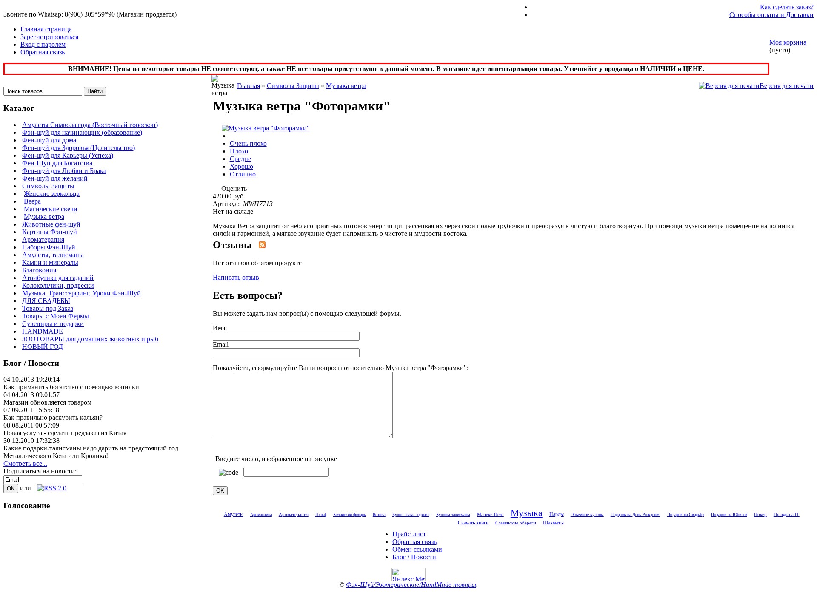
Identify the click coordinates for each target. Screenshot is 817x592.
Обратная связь (42, 52)
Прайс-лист (409, 534)
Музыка (527, 512)
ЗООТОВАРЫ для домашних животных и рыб (90, 339)
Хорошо (241, 166)
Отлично (243, 174)
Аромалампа (261, 514)
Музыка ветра (44, 216)
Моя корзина (787, 42)
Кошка (379, 514)
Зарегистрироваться (49, 36)
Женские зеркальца (52, 193)
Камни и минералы (50, 262)
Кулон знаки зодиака (410, 514)
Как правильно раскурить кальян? (53, 417)
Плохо (239, 151)
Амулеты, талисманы (53, 254)
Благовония (39, 270)
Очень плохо (248, 143)
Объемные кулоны (587, 514)
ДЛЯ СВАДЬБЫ (46, 300)
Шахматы (553, 523)
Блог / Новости (414, 557)
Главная (248, 85)
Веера (32, 201)
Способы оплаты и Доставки (771, 14)
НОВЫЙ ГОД (42, 346)
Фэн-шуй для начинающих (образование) (82, 132)
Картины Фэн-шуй (49, 231)
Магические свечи (50, 208)
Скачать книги (473, 523)
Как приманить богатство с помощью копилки (71, 387)
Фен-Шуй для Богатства (57, 163)
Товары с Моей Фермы (55, 316)
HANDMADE (42, 331)
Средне (240, 158)
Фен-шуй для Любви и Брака (64, 170)
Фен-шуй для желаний (55, 178)
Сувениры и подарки (53, 323)
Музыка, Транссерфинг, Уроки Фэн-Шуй (81, 293)
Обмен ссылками (417, 549)
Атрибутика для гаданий (58, 277)
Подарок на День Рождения (635, 514)
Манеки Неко (490, 514)
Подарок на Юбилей (729, 514)
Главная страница (46, 29)
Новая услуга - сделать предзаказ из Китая (64, 432)
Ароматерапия (43, 239)
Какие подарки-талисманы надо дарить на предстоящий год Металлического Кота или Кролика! (90, 452)
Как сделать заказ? (787, 7)
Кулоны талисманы (453, 514)
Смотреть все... (25, 463)
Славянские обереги (515, 522)
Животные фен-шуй (51, 224)
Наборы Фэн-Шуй (48, 247)
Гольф (320, 514)
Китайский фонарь (349, 514)
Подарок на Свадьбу (685, 514)
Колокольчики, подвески (58, 285)
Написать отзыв (236, 277)
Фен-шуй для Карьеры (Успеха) (67, 155)
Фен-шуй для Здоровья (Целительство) (78, 147)
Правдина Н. (787, 514)
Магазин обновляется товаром (47, 402)
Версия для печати (787, 85)
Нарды (556, 514)
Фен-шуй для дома (49, 140)
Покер (760, 514)
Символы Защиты (48, 186)
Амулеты (233, 514)
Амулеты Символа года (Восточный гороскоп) (90, 124)
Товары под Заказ (47, 308)
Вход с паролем (43, 44)
